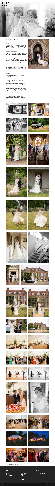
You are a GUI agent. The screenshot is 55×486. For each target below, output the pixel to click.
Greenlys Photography (15, 464)
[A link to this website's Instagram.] (38, 473)
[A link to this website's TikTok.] (44, 473)
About (22, 5)
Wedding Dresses (27, 5)
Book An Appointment (49, 5)
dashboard (7, 484)
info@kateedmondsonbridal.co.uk (43, 1)
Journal (39, 5)
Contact (22, 479)
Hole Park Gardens (14, 48)
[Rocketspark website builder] (49, 484)
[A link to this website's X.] (40, 473)
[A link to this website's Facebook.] (36, 473)
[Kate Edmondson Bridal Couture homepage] (6, 5)
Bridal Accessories (34, 5)
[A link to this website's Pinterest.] (42, 473)
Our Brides (43, 5)
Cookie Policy (23, 478)
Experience (18, 5)
